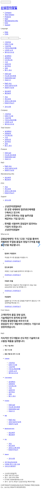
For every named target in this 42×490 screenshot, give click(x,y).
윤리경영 (8, 99)
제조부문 (8, 91)
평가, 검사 (8, 70)
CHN (6, 34)
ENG (6, 32)
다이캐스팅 (9, 60)
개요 (6, 97)
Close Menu (14, 38)
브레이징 (8, 64)
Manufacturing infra (11, 21)
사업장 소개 (9, 50)
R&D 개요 (8, 83)
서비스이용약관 (10, 466)
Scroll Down (6, 2)
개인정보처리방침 (11, 462)
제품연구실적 (9, 87)
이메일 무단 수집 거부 (12, 464)
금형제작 (8, 58)
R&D (6, 19)
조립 (6, 68)
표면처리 (8, 66)
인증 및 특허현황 (10, 48)
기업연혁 (8, 46)
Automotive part (10, 78)
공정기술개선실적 (11, 85)
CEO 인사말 (9, 44)
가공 (6, 62)
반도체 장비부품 (10, 76)
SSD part (8, 74)
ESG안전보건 (9, 103)
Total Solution (9, 15)
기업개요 (8, 42)
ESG (6, 23)
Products (8, 17)
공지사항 (8, 107)
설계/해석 (8, 56)
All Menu (5, 38)
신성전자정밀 (9, 8)
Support (7, 25)
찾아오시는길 (9, 52)
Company (8, 12)
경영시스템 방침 (10, 101)
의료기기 (8, 80)
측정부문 (8, 93)
